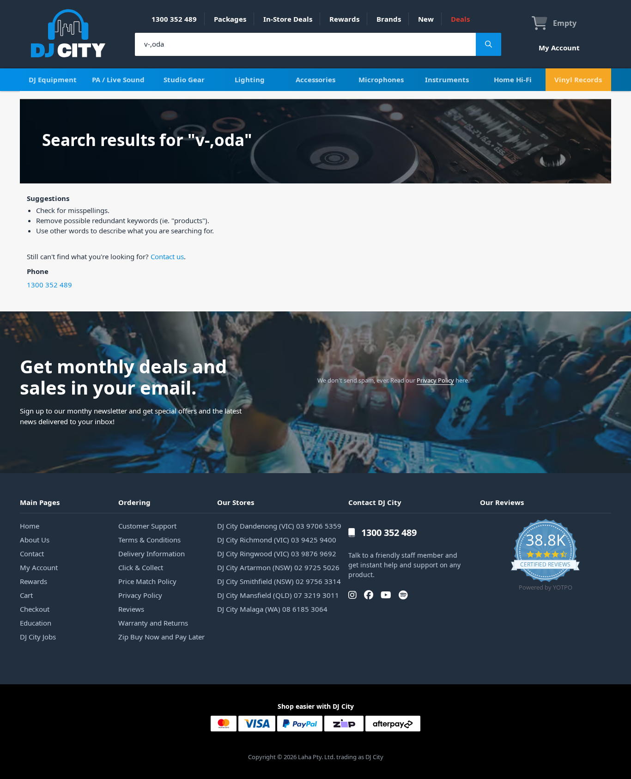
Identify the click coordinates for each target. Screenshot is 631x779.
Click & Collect (140, 567)
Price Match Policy (147, 581)
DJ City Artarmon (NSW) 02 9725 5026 (278, 567)
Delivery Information (151, 553)
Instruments (447, 79)
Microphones (381, 79)
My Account (559, 47)
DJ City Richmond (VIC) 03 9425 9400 (276, 539)
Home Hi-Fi (513, 79)
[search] (305, 44)
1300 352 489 (174, 19)
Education (35, 622)
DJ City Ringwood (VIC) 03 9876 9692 (276, 553)
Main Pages (40, 502)
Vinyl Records (578, 79)
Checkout (34, 609)
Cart (26, 595)
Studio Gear (184, 79)
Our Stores (235, 502)
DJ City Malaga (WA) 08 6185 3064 (272, 609)
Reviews (131, 609)
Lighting (250, 79)
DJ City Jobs (38, 636)
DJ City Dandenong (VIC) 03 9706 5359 (279, 525)
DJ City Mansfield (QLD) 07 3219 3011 (278, 595)
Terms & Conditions (149, 539)
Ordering (134, 502)
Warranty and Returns (153, 622)
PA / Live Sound (118, 79)
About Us (34, 539)
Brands (388, 19)
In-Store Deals (287, 19)
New (426, 19)
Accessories (315, 79)
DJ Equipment (53, 79)
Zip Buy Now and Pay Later (161, 636)
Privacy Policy (435, 380)
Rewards (344, 19)
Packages (230, 19)
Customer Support (147, 525)
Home (29, 525)
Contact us (167, 256)
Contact (32, 553)
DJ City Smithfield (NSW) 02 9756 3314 (279, 581)
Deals (460, 19)
